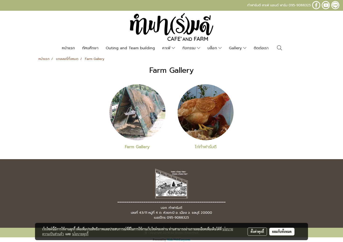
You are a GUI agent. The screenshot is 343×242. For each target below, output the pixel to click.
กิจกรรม (189, 48)
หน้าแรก (68, 48)
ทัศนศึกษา (90, 48)
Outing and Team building (130, 48)
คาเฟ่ (167, 48)
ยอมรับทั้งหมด (282, 231)
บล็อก (212, 48)
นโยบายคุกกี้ (80, 234)
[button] (279, 47)
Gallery (236, 48)
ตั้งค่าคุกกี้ (257, 231)
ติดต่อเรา (261, 48)
